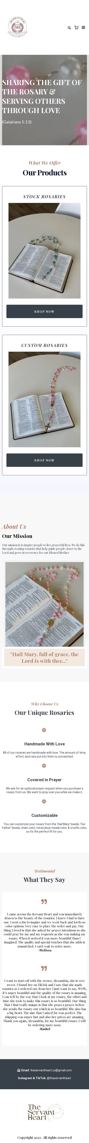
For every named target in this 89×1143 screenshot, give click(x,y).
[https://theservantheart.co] (17, 27)
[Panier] (76, 27)
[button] (83, 27)
